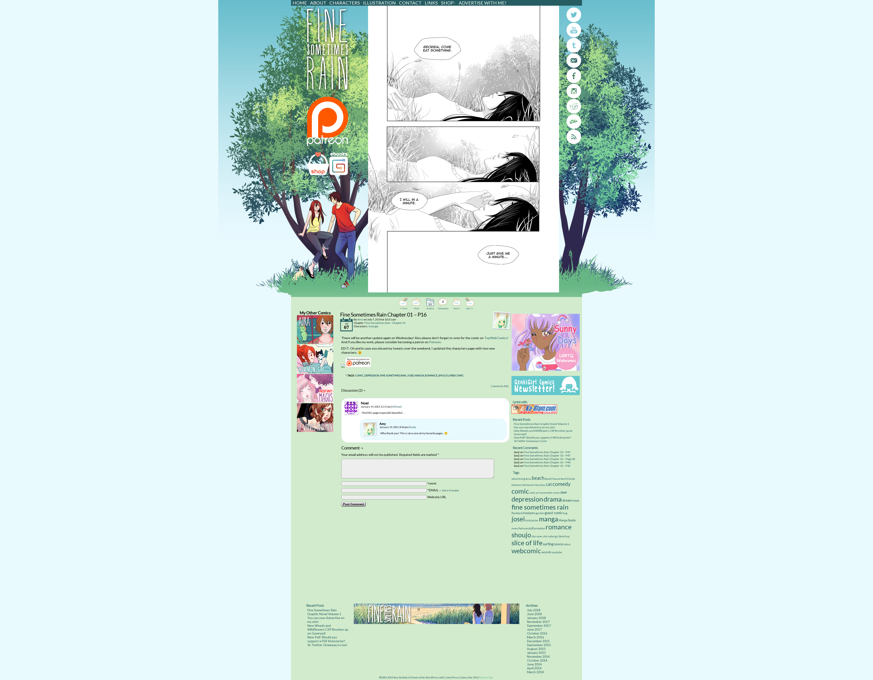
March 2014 (535, 672)
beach (538, 478)
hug (565, 513)
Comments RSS (499, 386)
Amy (360, 319)
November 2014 (538, 656)
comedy (561, 484)
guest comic (553, 513)
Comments (443, 305)
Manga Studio (567, 520)
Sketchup (564, 536)
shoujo (443, 375)
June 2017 (534, 629)
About (318, 2)
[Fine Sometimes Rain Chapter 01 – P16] (463, 291)
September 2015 (539, 645)
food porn (529, 513)
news (515, 528)
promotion (539, 528)
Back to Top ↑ (486, 677)
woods (547, 552)
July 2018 (533, 610)
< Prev (416, 308)
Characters (344, 2)
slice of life (527, 543)
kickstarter (532, 520)
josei (410, 375)
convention (546, 492)
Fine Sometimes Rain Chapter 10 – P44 (547, 462)
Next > (457, 308)
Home (300, 2)
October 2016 (537, 633)
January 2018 (536, 618)
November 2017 (538, 622)
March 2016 (535, 637)
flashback (517, 513)
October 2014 (537, 660)
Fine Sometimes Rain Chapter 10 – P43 (547, 465)
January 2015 (536, 653)
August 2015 (536, 649)
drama (553, 499)
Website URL (436, 497)
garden (540, 513)
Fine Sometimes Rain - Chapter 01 (385, 323)
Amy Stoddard (401, 677)
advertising (518, 478)
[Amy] (370, 429)
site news (537, 536)
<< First (403, 308)
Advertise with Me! (482, 2)
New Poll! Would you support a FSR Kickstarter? (542, 437)
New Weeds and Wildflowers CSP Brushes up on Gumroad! (327, 629)
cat (549, 484)
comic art (534, 492)
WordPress (432, 677)
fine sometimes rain (393, 375)
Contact (410, 2)
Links (431, 2)
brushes (540, 484)
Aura (528, 478)
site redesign (550, 536)
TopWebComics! (496, 338)
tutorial (558, 544)
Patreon (435, 342)
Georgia (373, 326)
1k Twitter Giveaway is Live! (530, 441)
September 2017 (539, 625)
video (567, 544)
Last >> (469, 308)
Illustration (379, 2)
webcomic (456, 375)
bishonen (517, 484)
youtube (557, 552)
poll (531, 528)
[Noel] (351, 408)
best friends (568, 478)
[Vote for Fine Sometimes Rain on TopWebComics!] (343, 366)
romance (431, 375)
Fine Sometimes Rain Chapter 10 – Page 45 (549, 459)
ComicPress (452, 677)
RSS (475, 677)
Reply (398, 406)
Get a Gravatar (450, 490)
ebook (576, 500)
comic (359, 375)
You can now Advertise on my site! (534, 427)
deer (563, 492)
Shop (448, 2)
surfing (548, 544)
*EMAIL (443, 490)
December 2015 (538, 641)
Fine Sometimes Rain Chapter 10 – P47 (547, 452)
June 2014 (534, 664)
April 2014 (534, 668)
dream (567, 500)
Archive (430, 308)
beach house (552, 478)
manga (419, 375)
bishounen (529, 484)
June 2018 (534, 614)
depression (371, 375)
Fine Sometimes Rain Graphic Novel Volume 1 (541, 424)
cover (556, 492)
